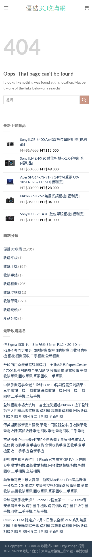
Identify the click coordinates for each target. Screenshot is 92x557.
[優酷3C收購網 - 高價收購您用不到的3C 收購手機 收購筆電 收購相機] (46, 8)
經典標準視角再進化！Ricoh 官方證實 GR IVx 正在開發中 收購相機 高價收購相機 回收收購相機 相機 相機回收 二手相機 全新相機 (44, 465)
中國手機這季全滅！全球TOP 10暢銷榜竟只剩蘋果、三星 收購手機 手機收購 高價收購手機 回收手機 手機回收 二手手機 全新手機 (45, 390)
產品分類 (10, 318)
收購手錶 (10, 275)
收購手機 (10, 266)
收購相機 (10, 283)
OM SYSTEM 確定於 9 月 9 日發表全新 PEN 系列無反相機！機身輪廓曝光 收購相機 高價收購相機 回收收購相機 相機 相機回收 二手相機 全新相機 (45, 525)
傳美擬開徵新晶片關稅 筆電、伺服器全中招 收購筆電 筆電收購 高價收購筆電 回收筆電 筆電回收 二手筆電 (45, 428)
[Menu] (6, 7)
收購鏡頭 (10, 309)
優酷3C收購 (12, 249)
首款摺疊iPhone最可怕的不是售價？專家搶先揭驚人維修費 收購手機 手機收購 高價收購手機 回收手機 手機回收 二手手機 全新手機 (44, 445)
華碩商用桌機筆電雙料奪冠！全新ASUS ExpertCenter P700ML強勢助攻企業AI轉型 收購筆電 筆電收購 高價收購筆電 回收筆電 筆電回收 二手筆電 (45, 370)
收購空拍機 (12, 292)
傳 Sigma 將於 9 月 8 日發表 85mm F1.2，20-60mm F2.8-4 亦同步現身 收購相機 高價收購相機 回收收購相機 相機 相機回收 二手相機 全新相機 (45, 350)
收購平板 (10, 257)
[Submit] (84, 100)
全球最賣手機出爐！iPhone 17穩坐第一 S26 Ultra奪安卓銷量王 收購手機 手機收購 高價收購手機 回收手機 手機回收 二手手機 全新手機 (45, 505)
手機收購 (82, 551)
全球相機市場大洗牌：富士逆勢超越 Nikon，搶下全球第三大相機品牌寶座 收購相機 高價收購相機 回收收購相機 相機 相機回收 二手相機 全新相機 (46, 410)
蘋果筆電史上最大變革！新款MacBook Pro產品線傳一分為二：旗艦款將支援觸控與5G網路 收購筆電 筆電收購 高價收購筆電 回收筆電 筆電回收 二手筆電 (45, 485)
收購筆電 (10, 301)
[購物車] (86, 8)
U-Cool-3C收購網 (37, 546)
